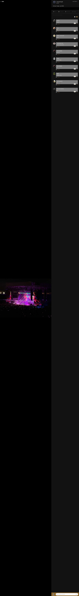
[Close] (2, 1)
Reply (59, 24)
